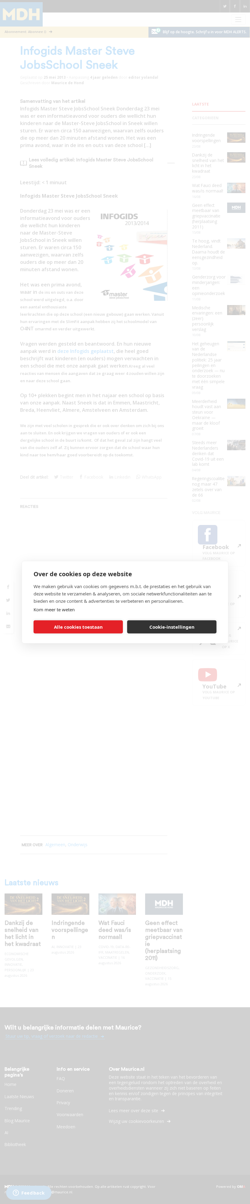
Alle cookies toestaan (78, 627)
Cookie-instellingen (172, 627)
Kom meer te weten (54, 609)
